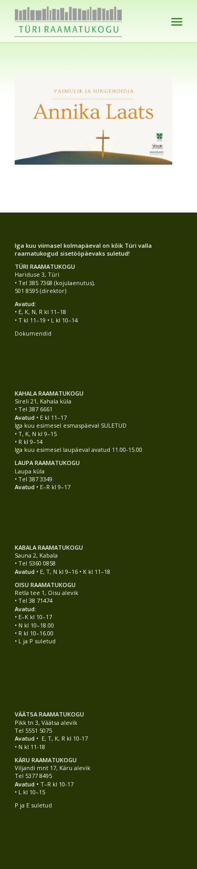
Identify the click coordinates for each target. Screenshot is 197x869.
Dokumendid (33, 333)
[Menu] (176, 21)
